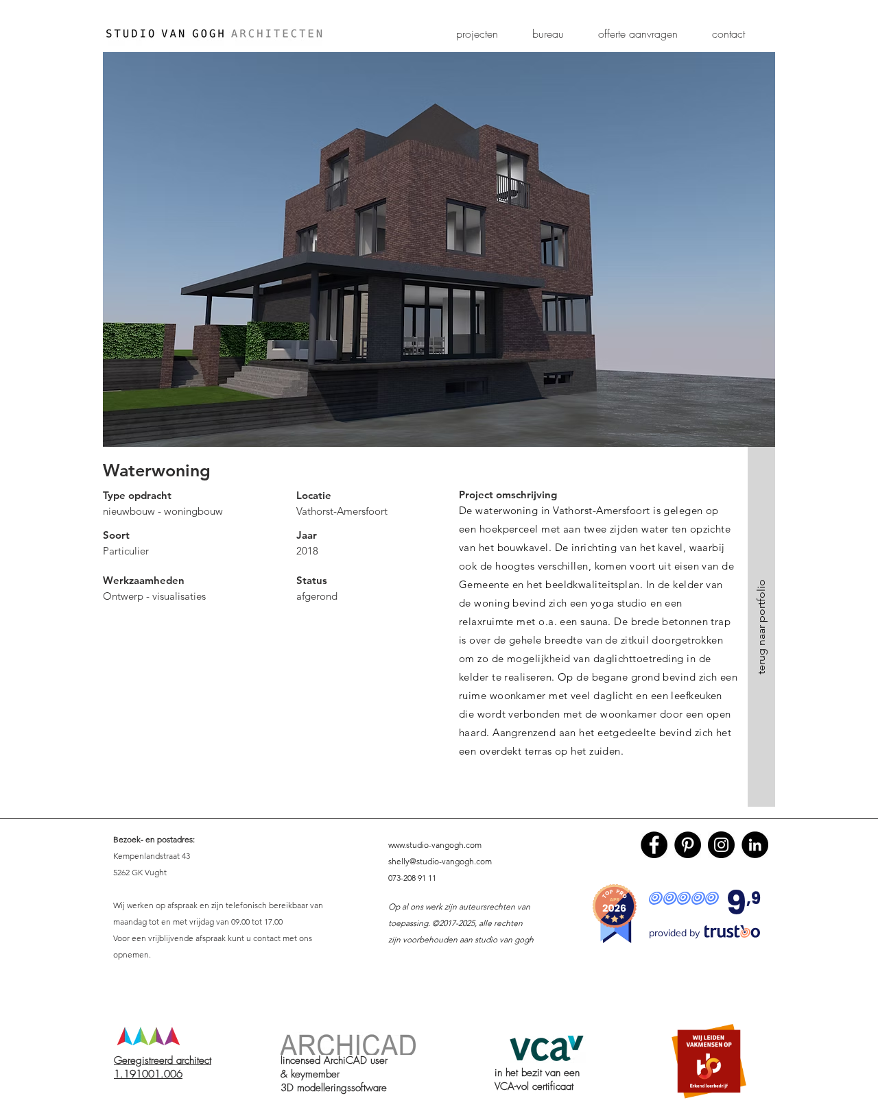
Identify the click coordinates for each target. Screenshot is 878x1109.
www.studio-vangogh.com (435, 845)
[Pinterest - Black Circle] (687, 844)
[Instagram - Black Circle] (721, 844)
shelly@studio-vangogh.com (440, 861)
